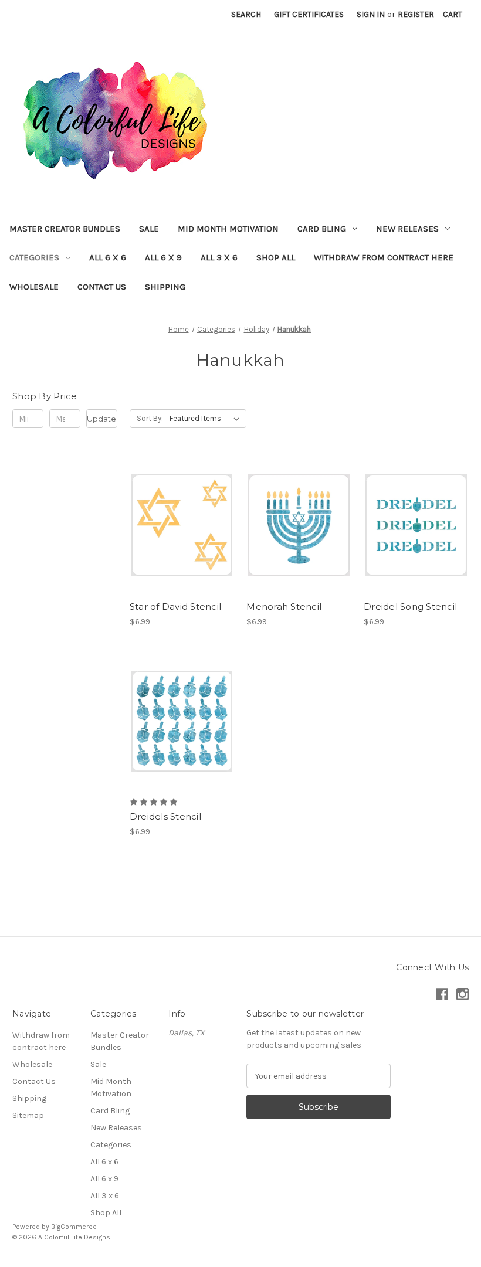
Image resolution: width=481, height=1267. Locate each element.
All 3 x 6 (219, 257)
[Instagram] (462, 994)
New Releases (407, 228)
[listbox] (207, 418)
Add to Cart (182, 546)
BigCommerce (74, 1226)
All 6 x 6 (107, 257)
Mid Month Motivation (228, 228)
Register (416, 14)
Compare (178, 525)
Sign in (371, 14)
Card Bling (321, 228)
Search (246, 14)
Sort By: (150, 418)
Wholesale (34, 286)
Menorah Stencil (283, 606)
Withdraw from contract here (383, 257)
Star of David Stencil (175, 606)
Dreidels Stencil (165, 816)
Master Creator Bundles (64, 228)
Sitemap (28, 1115)
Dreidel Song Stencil (410, 606)
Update (101, 418)
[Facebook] (442, 994)
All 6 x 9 (163, 257)
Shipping (165, 286)
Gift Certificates (309, 14)
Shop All (275, 257)
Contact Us (101, 286)
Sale (149, 228)
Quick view (180, 504)
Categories (34, 257)
